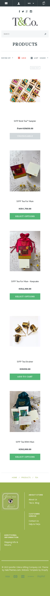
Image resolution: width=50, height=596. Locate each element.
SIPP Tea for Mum (25, 201)
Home (14, 477)
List (36, 58)
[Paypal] (41, 576)
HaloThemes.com (13, 570)
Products (26, 477)
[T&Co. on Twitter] (22, 11)
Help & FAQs (34, 524)
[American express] (22, 576)
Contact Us (34, 521)
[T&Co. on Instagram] (30, 11)
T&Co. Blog (34, 502)
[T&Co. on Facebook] (19, 11)
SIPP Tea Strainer (25, 361)
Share (43, 58)
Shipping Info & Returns (11, 543)
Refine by (6, 58)
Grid (24, 58)
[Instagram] (10, 501)
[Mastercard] (15, 576)
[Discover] (31, 576)
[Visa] (7, 576)
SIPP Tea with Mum (25, 442)
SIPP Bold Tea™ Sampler (25, 121)
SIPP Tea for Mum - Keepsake (25, 281)
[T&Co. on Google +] (26, 11)
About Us (33, 499)
